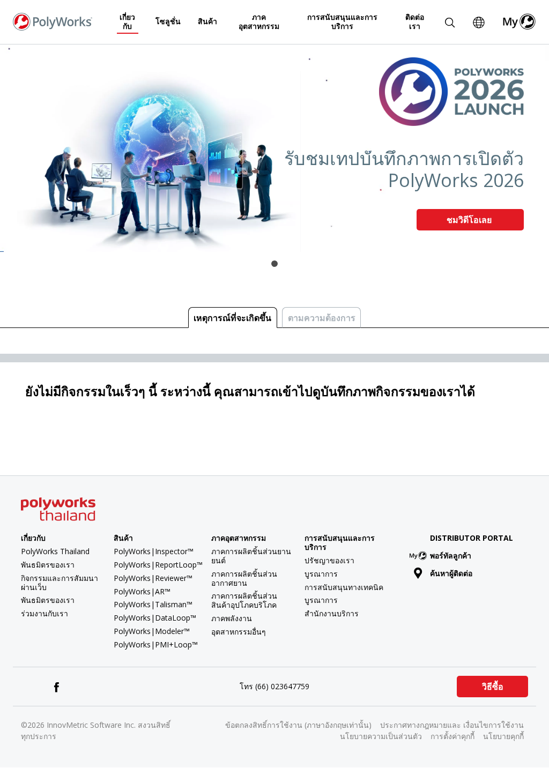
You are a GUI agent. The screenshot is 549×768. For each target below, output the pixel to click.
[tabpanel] (274, 148)
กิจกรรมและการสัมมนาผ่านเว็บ (59, 582)
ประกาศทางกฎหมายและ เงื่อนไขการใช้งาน (452, 725)
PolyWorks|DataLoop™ (155, 618)
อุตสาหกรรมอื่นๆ (238, 632)
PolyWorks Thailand (55, 551)
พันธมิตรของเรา (48, 565)
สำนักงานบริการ (332, 613)
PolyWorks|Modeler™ (152, 631)
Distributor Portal (471, 538)
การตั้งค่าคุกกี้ (452, 736)
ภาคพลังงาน (231, 618)
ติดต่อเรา (414, 21)
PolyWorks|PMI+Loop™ (156, 644)
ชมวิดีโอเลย (470, 220)
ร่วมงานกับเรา (44, 613)
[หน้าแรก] (52, 21)
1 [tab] (274, 263)
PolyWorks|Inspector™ (154, 551)
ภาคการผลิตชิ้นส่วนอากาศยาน (244, 578)
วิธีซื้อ (492, 686)
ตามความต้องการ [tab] (321, 318)
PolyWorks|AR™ (142, 591)
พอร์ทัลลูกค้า (450, 555)
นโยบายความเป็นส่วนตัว (381, 736)
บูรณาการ (321, 574)
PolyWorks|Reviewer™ (153, 578)
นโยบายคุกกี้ (503, 736)
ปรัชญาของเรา (329, 560)
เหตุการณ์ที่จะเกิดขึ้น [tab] (232, 318)
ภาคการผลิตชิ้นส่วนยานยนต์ (251, 555)
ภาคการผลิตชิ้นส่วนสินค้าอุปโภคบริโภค (244, 600)
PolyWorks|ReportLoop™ (158, 565)
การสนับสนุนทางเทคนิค (344, 587)
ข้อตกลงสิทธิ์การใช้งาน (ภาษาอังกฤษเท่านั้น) (298, 725)
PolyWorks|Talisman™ (153, 604)
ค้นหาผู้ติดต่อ (451, 573)
